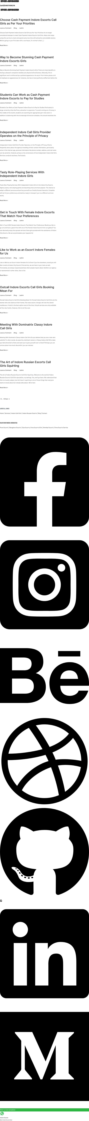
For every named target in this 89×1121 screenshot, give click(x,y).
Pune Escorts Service (61, 427)
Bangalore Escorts (15, 427)
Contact (44, 413)
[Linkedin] (44, 1004)
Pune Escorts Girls (36, 427)
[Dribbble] (44, 805)
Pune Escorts (4, 427)
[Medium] (44, 1107)
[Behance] (44, 715)
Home (2, 413)
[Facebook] (44, 532)
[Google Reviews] (1, 901)
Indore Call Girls (16, 413)
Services (7, 413)
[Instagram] (44, 635)
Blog (15, 28)
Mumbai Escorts (48, 427)
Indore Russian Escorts (30, 413)
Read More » (4, 45)
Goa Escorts (26, 427)
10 (4, 399)
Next (7, 399)
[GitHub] (44, 898)
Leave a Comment (5, 28)
